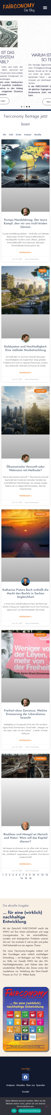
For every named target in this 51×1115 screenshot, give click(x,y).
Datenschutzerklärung (30, 1111)
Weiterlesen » (25, 252)
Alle (4, 134)
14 (21, 878)
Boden (18, 134)
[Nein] (46, 1106)
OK (14, 1111)
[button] (45, 8)
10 (34, 875)
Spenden (40, 1085)
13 (47, 875)
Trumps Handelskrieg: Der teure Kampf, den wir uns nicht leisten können (25, 223)
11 (38, 875)
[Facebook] (25, 1077)
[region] (25, 62)
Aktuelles (37, 134)
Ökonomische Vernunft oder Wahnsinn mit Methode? (26, 468)
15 (26, 878)
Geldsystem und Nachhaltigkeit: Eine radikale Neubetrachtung (25, 348)
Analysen (27, 134)
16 (30, 878)
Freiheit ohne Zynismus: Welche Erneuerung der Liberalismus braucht (25, 714)
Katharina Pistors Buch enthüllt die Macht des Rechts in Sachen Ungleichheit (25, 593)
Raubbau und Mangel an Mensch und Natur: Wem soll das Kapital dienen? (25, 837)
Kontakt (25, 1091)
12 (42, 875)
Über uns (30, 1085)
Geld (11, 134)
